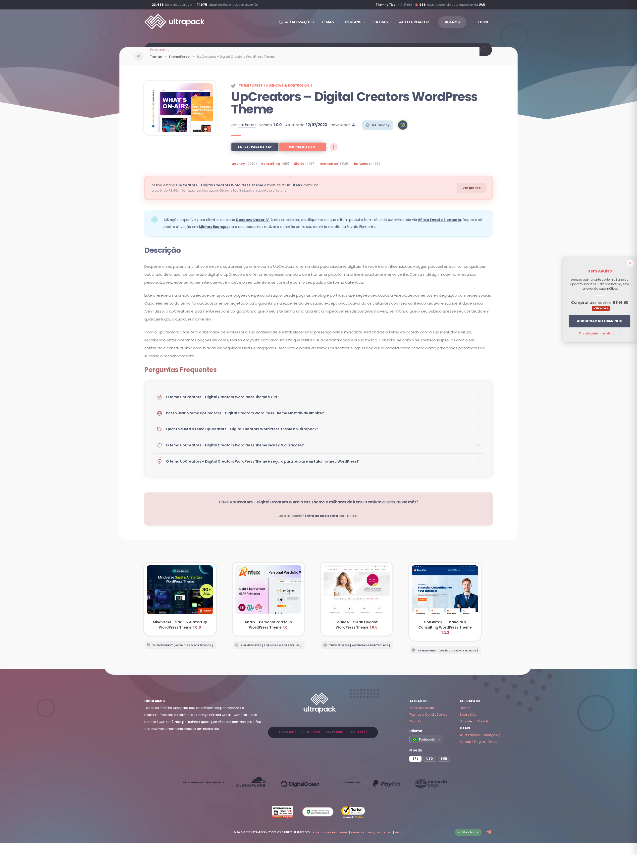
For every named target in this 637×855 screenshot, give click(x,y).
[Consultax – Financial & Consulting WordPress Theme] (445, 601)
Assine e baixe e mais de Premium (235, 185)
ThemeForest (179, 56)
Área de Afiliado (421, 708)
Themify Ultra (384, 4)
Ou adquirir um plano (600, 333)
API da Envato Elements (439, 219)
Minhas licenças (213, 226)
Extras (492, 742)
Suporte (466, 721)
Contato (483, 721)
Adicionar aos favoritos (139, 60)
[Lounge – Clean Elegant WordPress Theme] (356, 599)
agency (238, 163)
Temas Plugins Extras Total (323, 732)
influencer (363, 163)
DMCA (399, 832)
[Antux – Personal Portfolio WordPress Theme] (268, 599)
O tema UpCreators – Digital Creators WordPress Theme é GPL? (222, 396)
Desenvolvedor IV (252, 219)
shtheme (247, 124)
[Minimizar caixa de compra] (630, 263)
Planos (465, 708)
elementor (329, 163)
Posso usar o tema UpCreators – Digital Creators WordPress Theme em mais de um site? (245, 413)
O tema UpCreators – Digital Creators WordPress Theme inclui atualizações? (235, 445)
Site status (470, 832)
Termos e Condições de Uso (371, 832)
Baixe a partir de (318, 502)
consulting (270, 163)
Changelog (491, 735)
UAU (482, 4)
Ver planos (471, 187)
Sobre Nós (468, 714)
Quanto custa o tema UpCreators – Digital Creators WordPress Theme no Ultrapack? (242, 429)
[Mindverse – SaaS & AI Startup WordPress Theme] (180, 599)
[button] (402, 125)
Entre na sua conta (321, 515)
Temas (156, 56)
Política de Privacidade (330, 832)
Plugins (479, 742)
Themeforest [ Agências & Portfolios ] (275, 85)
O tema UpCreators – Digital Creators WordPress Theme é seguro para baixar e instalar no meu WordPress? (262, 461)
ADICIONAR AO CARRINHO (600, 321)
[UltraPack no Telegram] (489, 832)
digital (300, 163)
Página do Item (302, 147)
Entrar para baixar (255, 147)
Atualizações (470, 735)
